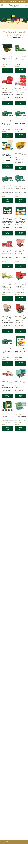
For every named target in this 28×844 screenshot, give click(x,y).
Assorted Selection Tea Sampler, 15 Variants (20, 352)
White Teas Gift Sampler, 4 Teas (6, 417)
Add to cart (7, 70)
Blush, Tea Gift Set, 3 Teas (7, 384)
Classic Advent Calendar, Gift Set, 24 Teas (20, 287)
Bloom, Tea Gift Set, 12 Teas (20, 384)
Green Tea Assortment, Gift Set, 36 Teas (19, 59)
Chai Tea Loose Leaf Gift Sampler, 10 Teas (7, 352)
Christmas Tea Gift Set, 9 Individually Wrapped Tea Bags (7, 254)
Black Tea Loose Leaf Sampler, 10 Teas (7, 189)
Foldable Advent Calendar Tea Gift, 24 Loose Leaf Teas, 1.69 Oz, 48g (7, 91)
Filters (8, 842)
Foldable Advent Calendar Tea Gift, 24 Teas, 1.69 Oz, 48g (20, 91)
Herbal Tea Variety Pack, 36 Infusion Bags (7, 155)
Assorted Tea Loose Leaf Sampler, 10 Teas (20, 124)
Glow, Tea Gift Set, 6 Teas (20, 156)
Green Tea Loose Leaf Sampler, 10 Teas (6, 124)
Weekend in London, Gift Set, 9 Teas (7, 319)
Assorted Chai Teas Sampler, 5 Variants (20, 222)
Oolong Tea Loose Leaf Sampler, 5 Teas (20, 189)
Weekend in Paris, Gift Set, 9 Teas (19, 254)
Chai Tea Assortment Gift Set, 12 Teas (20, 417)
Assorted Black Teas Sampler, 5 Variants (7, 222)
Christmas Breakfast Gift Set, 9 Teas (20, 319)
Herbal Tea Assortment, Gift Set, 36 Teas (6, 287)
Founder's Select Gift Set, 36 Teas (7, 59)
